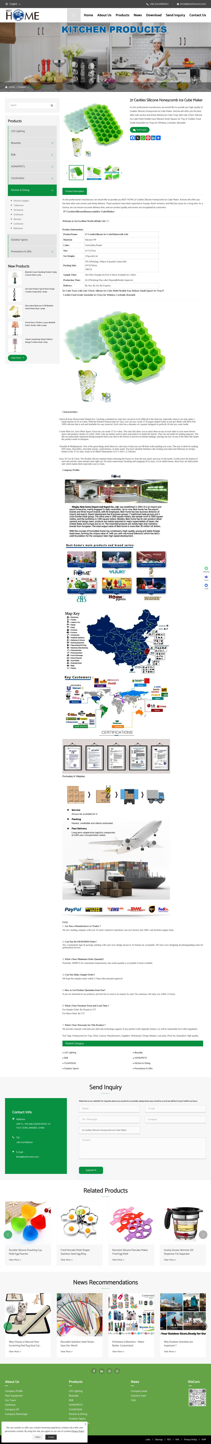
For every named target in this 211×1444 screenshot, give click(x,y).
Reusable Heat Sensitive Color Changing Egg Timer (77, 1252)
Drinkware (18, 215)
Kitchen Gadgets (21, 201)
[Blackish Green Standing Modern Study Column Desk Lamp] (15, 278)
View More (16, 358)
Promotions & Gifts (21, 251)
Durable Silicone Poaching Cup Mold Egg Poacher (128, 1252)
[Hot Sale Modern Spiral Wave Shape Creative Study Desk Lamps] (15, 294)
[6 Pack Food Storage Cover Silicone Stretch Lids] (28, 1223)
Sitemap (159, 1440)
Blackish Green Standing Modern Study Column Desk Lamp (41, 273)
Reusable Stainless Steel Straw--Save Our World (181, 1343)
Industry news (138, 1396)
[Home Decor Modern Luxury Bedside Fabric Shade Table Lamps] (15, 328)
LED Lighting (18, 131)
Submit (91, 1170)
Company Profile (14, 1391)
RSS (169, 1440)
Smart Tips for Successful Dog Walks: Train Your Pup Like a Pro (26, 1343)
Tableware (19, 205)
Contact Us (197, 15)
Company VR (12, 1409)
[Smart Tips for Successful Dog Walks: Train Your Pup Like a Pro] (28, 1314)
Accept (51, 1437)
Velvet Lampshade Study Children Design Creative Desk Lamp (39, 341)
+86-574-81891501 (159, 4)
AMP (204, 1440)
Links (148, 1440)
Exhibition (10, 1405)
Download (154, 15)
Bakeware (18, 228)
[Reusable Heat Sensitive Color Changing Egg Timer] (79, 1223)
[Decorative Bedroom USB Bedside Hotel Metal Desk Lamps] (15, 311)
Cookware (18, 224)
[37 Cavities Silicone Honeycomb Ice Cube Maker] (76, 172)
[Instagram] (109, 1371)
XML (177, 1440)
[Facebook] (94, 1371)
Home (88, 15)
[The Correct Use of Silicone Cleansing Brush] (79, 1314)
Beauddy (16, 143)
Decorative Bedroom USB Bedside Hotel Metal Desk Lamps (39, 307)
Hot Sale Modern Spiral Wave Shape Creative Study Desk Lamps (40, 290)
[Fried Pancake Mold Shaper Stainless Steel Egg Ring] (183, 1223)
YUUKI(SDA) (17, 178)
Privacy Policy (190, 1440)
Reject (37, 1437)
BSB (13, 155)
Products (122, 15)
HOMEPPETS (18, 166)
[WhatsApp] (117, 1371)
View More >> (15, 1260)
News (138, 15)
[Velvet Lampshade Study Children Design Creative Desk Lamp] (15, 345)
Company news (139, 1391)
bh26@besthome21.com (193, 4)
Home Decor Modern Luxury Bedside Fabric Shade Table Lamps (40, 324)
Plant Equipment (14, 1396)
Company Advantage (16, 1414)
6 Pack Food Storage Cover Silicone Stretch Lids (28, 1252)
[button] (8, 1234)
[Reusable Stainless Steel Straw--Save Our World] (183, 1314)
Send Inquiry (175, 15)
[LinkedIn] (101, 1371)
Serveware (18, 210)
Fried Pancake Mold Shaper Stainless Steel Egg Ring (178, 1252)
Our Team (10, 1400)
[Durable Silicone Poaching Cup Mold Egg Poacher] (131, 1223)
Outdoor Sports (19, 240)
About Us (104, 15)
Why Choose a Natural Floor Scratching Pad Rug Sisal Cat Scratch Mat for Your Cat (127, 1343)
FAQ (133, 1400)
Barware (17, 219)
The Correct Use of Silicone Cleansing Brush (75, 1343)
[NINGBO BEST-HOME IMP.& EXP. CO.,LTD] (22, 15)
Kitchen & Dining (37, 87)
